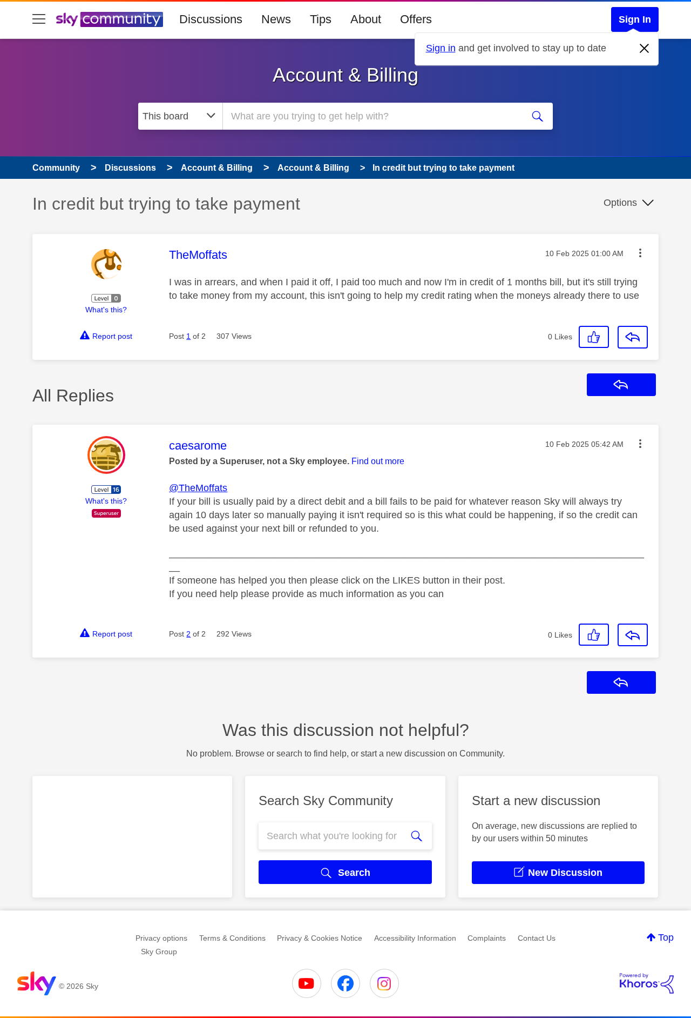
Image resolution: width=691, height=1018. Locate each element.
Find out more (377, 461)
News (276, 19)
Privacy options (161, 938)
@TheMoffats (198, 488)
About (365, 19)
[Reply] (633, 337)
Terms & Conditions (232, 938)
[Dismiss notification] (644, 48)
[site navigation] (38, 19)
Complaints (487, 938)
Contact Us (536, 938)
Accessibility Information (415, 938)
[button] (640, 252)
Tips (320, 19)
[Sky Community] (109, 19)
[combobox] (371, 116)
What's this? (106, 309)
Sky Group (159, 951)
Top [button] (666, 937)
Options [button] (620, 202)
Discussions (210, 19)
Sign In (635, 19)
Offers (416, 19)
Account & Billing (345, 75)
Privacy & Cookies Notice (319, 938)
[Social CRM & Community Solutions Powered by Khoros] (647, 983)
